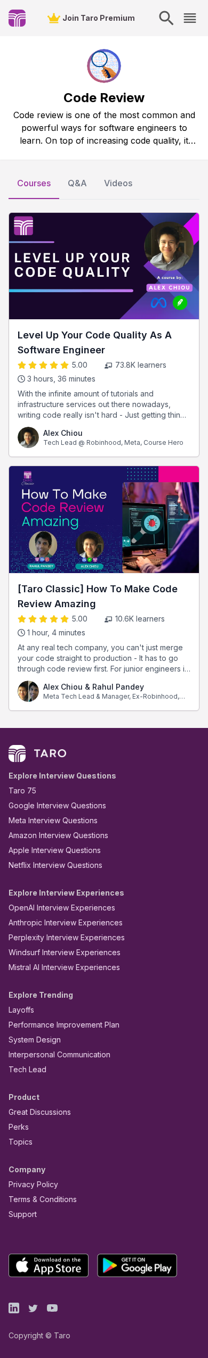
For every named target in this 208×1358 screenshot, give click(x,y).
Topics (21, 1141)
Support (23, 1214)
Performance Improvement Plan (64, 1024)
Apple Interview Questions (55, 850)
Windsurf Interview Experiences (65, 952)
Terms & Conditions (43, 1199)
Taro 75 (22, 790)
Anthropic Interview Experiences (66, 922)
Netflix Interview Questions (55, 865)
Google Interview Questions (57, 805)
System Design (35, 1039)
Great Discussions (40, 1111)
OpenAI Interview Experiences (62, 907)
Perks (19, 1126)
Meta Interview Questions (53, 820)
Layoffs (21, 1009)
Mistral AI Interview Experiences (64, 967)
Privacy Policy (33, 1184)
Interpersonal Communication (59, 1054)
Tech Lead (27, 1069)
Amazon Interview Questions (58, 835)
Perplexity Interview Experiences (67, 937)
